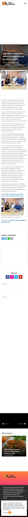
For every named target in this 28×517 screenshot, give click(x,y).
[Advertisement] (14, 28)
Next (23, 447)
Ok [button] (9, 512)
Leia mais (5, 512)
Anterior (7, 424)
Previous (4, 447)
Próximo (21, 424)
